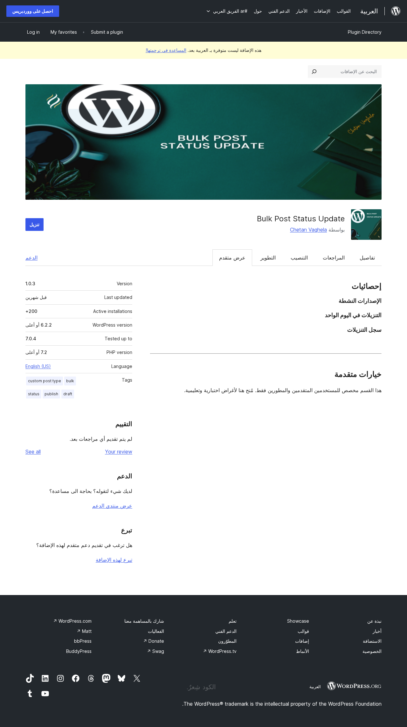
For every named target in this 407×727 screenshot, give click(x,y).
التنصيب (299, 257)
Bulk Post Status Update (301, 218)
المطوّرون (227, 641)
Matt (84, 631)
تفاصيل (367, 257)
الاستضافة (372, 641)
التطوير (268, 257)
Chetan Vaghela (308, 229)
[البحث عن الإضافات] (314, 71)
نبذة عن (374, 621)
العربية (315, 686)
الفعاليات (156, 631)
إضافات (302, 641)
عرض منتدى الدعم (112, 505)
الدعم (31, 257)
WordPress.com (72, 621)
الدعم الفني (226, 631)
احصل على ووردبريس (32, 11)
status (33, 393)
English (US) (38, 366)
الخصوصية (372, 651)
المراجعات (334, 257)
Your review (118, 451)
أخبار (377, 631)
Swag (155, 651)
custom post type (44, 380)
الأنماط (302, 651)
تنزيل (34, 224)
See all (33, 451)
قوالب (303, 631)
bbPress (83, 641)
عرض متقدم (232, 257)
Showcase (298, 621)
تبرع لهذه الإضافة (114, 560)
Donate (153, 641)
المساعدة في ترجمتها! (166, 50)
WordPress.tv (220, 651)
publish (51, 393)
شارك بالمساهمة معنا (144, 621)
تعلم (233, 621)
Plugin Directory (365, 32)
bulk (70, 380)
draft (67, 393)
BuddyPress (79, 651)
